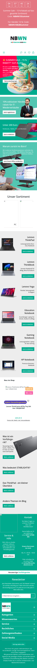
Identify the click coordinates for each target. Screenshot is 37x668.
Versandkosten (7, 650)
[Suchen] (21, 52)
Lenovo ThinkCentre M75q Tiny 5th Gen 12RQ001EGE (18, 407)
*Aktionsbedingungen (10, 81)
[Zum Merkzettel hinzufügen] (28, 401)
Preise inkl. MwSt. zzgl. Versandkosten (18, 420)
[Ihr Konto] (25, 52)
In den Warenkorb (18, 425)
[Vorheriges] (2, 214)
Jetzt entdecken (9, 134)
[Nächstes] (34, 214)
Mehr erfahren (8, 457)
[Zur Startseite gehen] (18, 40)
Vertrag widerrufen (18, 644)
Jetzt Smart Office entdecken (13, 161)
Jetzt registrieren (9, 112)
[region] (18, 404)
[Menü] (4, 52)
